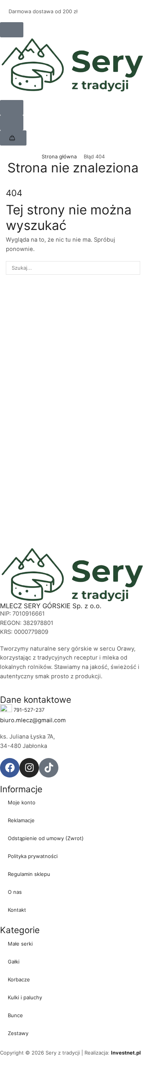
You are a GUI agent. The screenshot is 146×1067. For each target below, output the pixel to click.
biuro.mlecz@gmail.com (33, 720)
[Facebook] (9, 767)
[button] (11, 29)
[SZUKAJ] (133, 267)
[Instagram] (29, 767)
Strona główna (59, 156)
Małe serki (20, 944)
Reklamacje (21, 820)
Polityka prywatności (33, 856)
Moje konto (21, 802)
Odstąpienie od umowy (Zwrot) (46, 838)
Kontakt (17, 910)
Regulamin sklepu (29, 874)
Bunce (15, 1015)
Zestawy (18, 1033)
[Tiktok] (48, 767)
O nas (15, 892)
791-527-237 (29, 709)
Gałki (13, 961)
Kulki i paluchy (25, 997)
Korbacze (19, 979)
